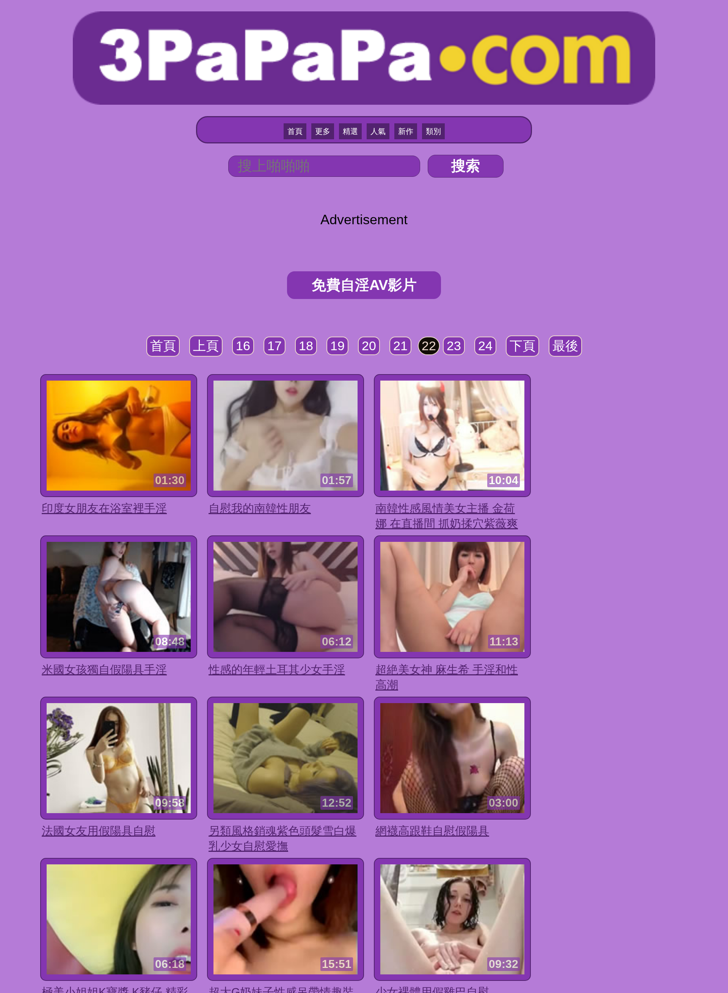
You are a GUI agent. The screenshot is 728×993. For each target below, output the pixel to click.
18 (306, 345)
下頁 (522, 345)
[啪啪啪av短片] (364, 57)
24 (485, 345)
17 (274, 345)
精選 (350, 131)
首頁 (295, 131)
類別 (433, 131)
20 (369, 345)
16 (243, 345)
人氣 (378, 131)
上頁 (206, 345)
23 (454, 345)
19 (337, 345)
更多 (322, 131)
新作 (405, 131)
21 (400, 345)
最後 (565, 345)
